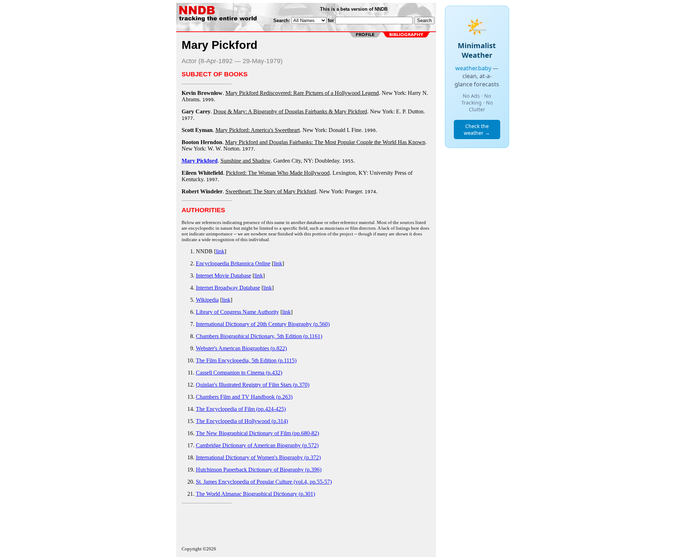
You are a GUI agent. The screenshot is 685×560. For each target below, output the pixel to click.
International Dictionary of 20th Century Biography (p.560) (263, 324)
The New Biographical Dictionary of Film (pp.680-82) (257, 433)
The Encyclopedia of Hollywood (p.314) (242, 421)
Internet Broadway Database (228, 288)
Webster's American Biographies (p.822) (241, 348)
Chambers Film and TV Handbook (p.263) (244, 397)
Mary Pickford (200, 161)
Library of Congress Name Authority (237, 312)
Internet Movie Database (223, 276)
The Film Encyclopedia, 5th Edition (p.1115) (246, 360)
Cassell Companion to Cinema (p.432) (239, 373)
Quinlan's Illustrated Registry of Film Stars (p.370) (252, 385)
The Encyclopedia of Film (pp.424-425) (241, 409)
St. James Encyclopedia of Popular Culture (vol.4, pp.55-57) (264, 482)
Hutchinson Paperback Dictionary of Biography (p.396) (258, 470)
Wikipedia (207, 300)
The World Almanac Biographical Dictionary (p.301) (255, 494)
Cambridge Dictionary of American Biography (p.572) (257, 445)
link (220, 251)
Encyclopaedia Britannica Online (233, 263)
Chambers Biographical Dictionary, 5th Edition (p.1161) (259, 336)
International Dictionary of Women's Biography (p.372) (258, 457)
